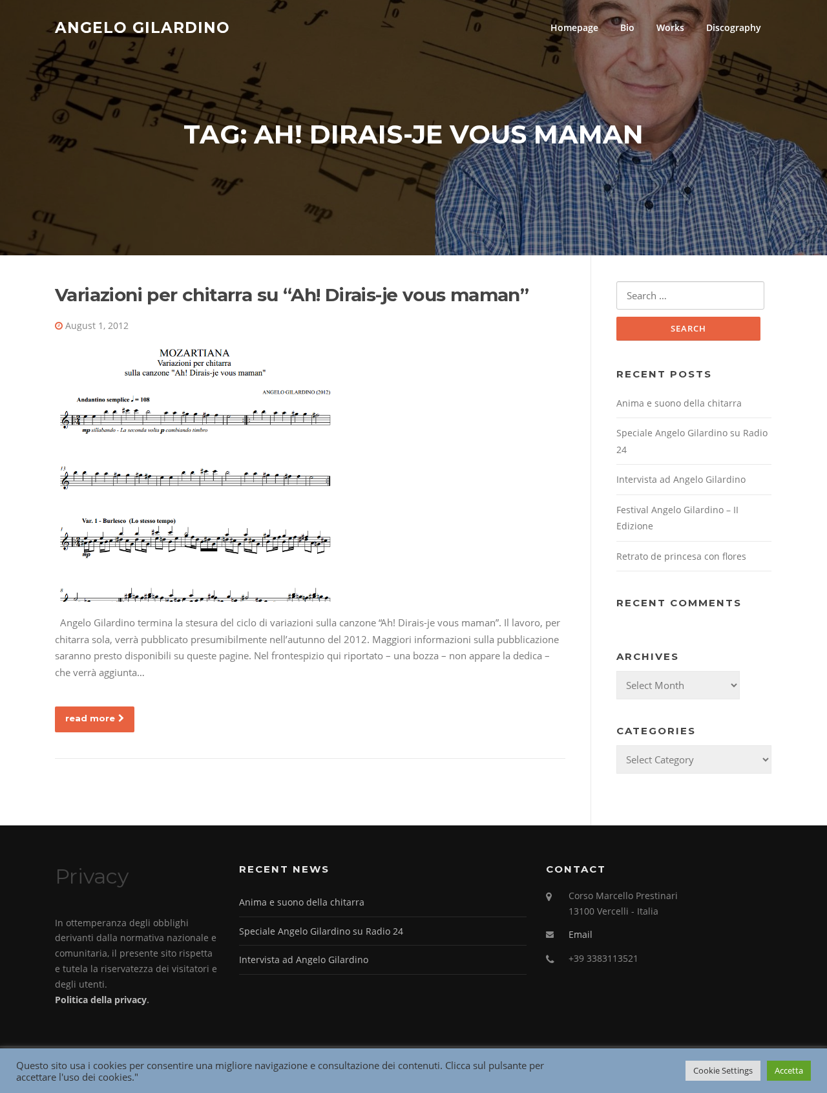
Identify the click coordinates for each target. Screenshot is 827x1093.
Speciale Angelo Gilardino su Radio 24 (321, 931)
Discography (733, 27)
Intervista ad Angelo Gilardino (681, 479)
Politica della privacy (101, 999)
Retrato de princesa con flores (681, 556)
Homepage (574, 27)
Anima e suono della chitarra (679, 403)
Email (580, 934)
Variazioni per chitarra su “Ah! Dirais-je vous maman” (292, 295)
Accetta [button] (789, 1070)
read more (90, 718)
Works (670, 27)
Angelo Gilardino (142, 27)
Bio (627, 27)
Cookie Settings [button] (723, 1070)
